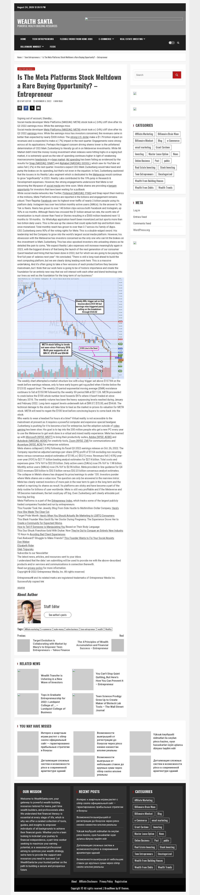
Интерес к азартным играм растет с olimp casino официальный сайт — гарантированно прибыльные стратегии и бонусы (28, 742)
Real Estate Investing (131, 39)
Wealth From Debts (144, 187)
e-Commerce (105, 39)
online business (72, 629)
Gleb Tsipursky (25, 549)
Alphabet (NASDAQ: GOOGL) (75, 163)
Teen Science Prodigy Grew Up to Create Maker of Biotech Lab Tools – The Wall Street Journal (82, 703)
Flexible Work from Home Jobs (76, 39)
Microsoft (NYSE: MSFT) (39, 437)
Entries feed (140, 216)
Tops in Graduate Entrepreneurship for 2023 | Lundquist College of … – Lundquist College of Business (28, 703)
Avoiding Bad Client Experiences (47, 534)
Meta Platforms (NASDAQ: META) (62, 129)
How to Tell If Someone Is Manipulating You (41, 526)
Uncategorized (165, 174)
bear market (58, 159)
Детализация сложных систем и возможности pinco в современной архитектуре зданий (28, 766)
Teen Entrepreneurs (43, 39)
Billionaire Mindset (30, 46)
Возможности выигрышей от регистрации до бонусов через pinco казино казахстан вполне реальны (84, 742)
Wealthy (108, 629)
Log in (136, 210)
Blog (160, 140)
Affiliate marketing (32, 629)
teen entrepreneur (88, 629)
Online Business (142, 161)
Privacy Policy (106, 881)
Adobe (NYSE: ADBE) (100, 437)
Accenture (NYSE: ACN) (29, 444)
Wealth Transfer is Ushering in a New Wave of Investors (28, 679)
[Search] (178, 43)
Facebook (46, 200)
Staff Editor (26, 101)
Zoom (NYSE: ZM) (79, 440)
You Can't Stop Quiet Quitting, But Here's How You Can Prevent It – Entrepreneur (82, 679)
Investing (139, 154)
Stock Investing (167, 167)
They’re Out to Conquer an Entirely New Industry (97, 530)
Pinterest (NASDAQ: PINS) (77, 193)
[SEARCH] (177, 74)
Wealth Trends (165, 187)
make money (59, 629)
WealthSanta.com (43, 798)
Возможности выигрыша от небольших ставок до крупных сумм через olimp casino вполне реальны (84, 766)
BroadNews (110, 888)
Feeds (53, 46)
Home (23, 39)
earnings (32, 133)
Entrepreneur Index (62, 500)
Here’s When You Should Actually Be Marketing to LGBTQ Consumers (77, 515)
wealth (100, 629)
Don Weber (23, 541)
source (21, 587)
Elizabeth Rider (25, 545)
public (167, 161)
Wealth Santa (35, 21)
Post (157, 161)
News (175, 154)
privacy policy (35, 568)
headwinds (41, 159)
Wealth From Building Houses (149, 181)
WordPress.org (141, 230)
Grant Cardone (163, 147)
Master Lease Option (158, 154)
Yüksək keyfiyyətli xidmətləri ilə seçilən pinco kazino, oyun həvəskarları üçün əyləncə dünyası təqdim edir (140, 742)
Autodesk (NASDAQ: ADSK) (32, 440)
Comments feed (142, 223)
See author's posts (58, 615)
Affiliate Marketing (144, 134)
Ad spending (73, 159)
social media (53, 185)
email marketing (143, 147)
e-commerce (46, 629)
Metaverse (99, 174)
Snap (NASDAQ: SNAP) (42, 163)
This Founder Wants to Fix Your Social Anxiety (89, 538)
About (74, 881)
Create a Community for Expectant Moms (39, 523)
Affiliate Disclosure (88, 881)
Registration (121, 881)
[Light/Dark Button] (172, 42)
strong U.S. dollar (79, 137)
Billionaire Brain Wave (168, 134)
